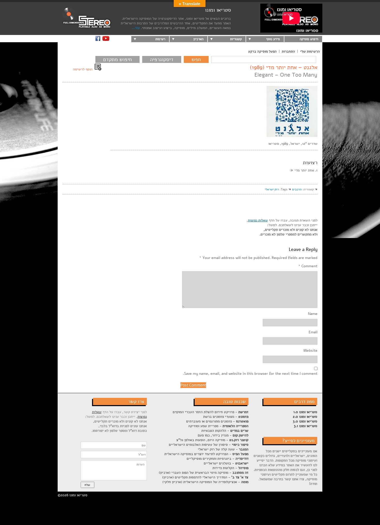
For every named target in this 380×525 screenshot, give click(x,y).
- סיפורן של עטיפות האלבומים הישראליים (208, 444)
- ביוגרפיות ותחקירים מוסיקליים (217, 458)
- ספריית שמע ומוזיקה (218, 425)
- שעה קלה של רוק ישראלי (223, 449)
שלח (87, 485)
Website (310, 350)
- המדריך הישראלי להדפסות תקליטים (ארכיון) (205, 477)
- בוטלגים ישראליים (226, 463)
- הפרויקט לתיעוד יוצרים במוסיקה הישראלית (206, 453)
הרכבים (297, 189)
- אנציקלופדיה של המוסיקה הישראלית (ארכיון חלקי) (205, 481)
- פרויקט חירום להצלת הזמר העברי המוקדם (210, 411)
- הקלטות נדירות (230, 467)
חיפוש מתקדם (117, 59)
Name (312, 314)
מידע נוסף (273, 39)
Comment (307, 266)
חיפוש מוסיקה (309, 39)
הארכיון (198, 39)
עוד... (136, 27)
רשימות (160, 39)
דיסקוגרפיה (161, 59)
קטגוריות (236, 39)
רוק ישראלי (272, 189)
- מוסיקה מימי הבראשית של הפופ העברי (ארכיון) (203, 472)
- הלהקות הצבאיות (224, 430)
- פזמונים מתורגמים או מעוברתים (217, 421)
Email (313, 332)
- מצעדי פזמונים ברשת (225, 416)
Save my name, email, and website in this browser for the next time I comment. (250, 373)
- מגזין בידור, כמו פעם (223, 435)
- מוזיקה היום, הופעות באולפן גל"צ (212, 439)
